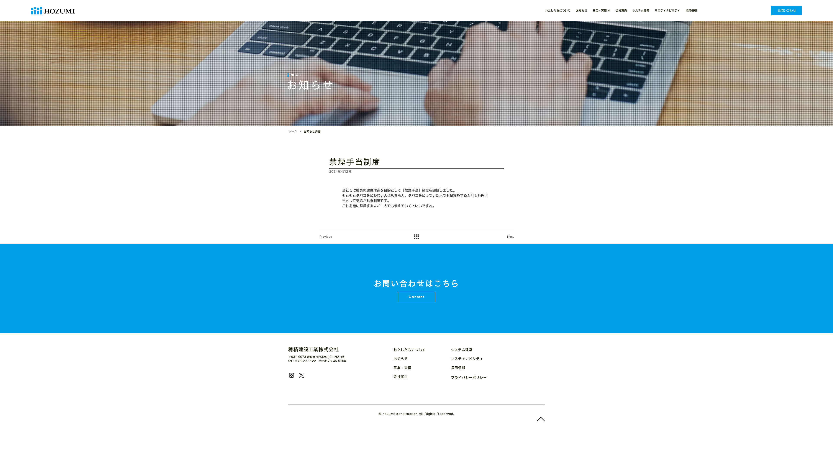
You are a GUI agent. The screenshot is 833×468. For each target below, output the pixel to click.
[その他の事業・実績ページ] (609, 11)
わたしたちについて (410, 349)
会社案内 (401, 376)
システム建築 (461, 349)
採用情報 (458, 367)
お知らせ (401, 358)
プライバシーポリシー (469, 377)
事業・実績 (403, 367)
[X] (301, 375)
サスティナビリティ (467, 358)
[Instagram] (291, 375)
